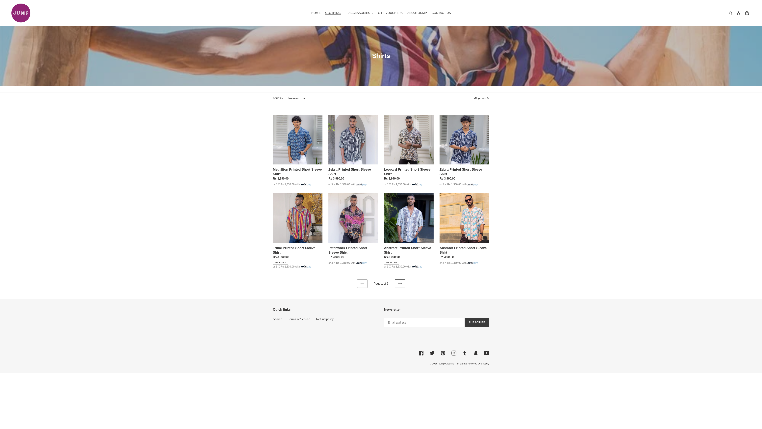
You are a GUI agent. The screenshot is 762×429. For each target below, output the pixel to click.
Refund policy (325, 319)
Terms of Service (299, 319)
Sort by (278, 98)
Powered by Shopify (478, 363)
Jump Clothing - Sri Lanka (453, 363)
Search (277, 319)
